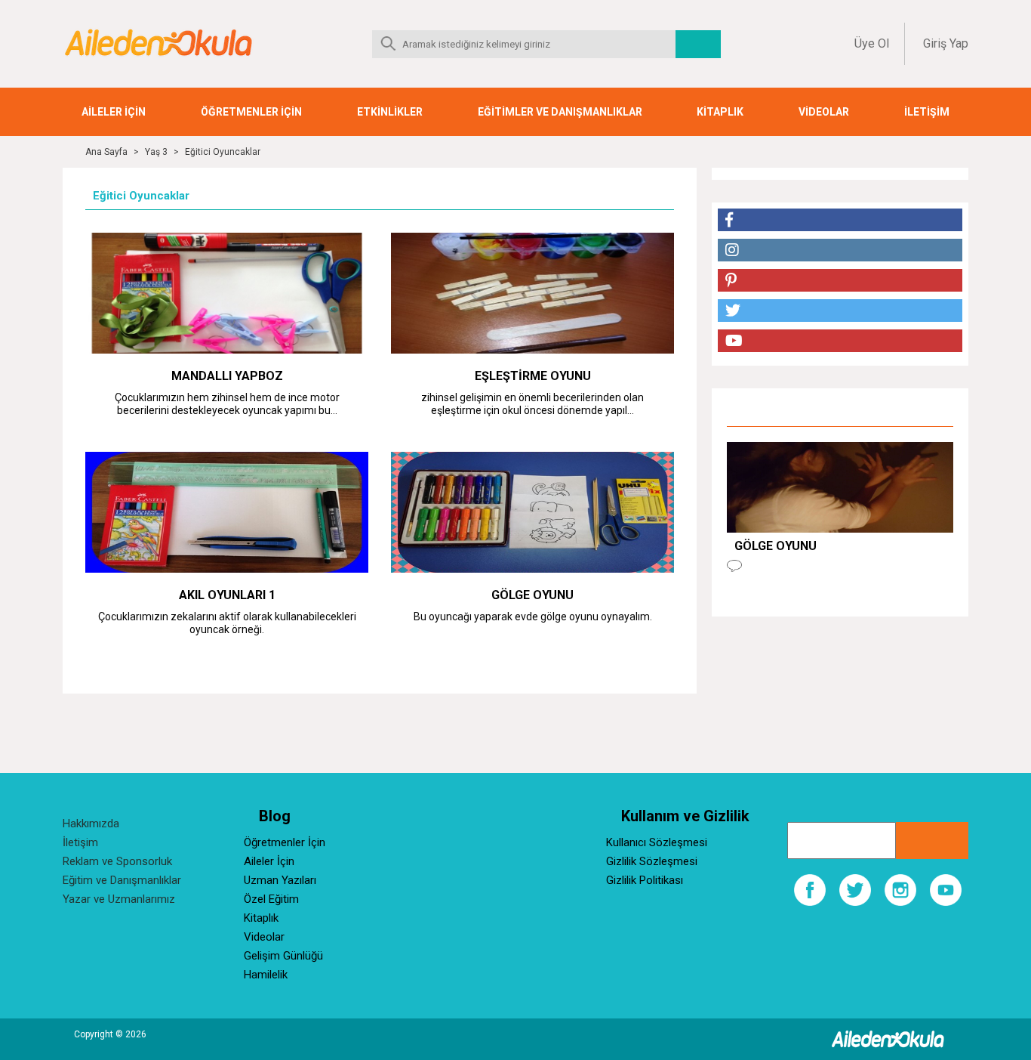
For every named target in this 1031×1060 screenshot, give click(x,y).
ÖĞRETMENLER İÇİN (251, 112)
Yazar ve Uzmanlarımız (119, 899)
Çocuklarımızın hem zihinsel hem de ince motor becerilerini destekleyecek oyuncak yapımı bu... (227, 403)
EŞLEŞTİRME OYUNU (533, 376)
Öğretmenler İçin (284, 842)
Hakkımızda (91, 823)
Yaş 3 (156, 152)
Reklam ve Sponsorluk (117, 861)
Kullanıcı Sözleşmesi (656, 842)
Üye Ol (871, 43)
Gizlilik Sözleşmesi (651, 861)
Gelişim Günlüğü (283, 956)
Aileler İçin (269, 861)
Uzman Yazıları (280, 880)
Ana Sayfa (106, 152)
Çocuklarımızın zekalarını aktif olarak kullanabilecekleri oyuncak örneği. (227, 622)
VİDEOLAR (824, 112)
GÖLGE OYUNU (532, 595)
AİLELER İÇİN (114, 112)
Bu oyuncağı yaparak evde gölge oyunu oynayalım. (533, 616)
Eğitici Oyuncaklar (222, 152)
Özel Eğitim (271, 899)
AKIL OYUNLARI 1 (227, 595)
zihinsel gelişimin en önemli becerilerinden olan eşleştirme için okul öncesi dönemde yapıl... (532, 403)
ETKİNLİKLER (390, 112)
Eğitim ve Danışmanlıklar (122, 880)
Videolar (264, 937)
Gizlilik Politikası (644, 880)
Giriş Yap (945, 43)
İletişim (80, 842)
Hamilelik (266, 974)
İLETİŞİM (926, 112)
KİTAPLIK (720, 112)
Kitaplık (261, 918)
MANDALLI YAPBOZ (227, 376)
